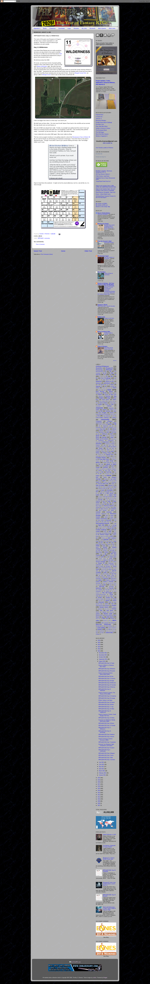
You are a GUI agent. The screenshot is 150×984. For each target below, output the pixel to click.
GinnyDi (101, 465)
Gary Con (114, 462)
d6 (99, 425)
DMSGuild (104, 434)
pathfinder (106, 539)
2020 (99, 777)
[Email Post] (59, 233)
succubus (98, 576)
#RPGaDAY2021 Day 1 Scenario (107, 759)
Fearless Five (100, 454)
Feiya (97, 456)
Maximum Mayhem (109, 505)
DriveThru (98, 443)
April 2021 (101, 768)
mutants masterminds (101, 518)
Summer (103, 576)
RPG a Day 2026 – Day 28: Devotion (106, 306)
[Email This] (35, 236)
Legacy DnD (112, 495)
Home (63, 251)
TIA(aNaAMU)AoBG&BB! (101, 594)
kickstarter (110, 490)
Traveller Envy (109, 597)
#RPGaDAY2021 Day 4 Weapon (107, 753)
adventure (98, 383)
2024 (99, 644)
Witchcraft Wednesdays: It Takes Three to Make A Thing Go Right (109, 908)
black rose (113, 394)
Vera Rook (107, 608)
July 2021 (101, 762)
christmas (108, 411)
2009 (99, 801)
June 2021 (102, 764)
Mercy (109, 507)
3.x (105, 374)
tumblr (99, 600)
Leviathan (101, 496)
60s (100, 376)
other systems (112, 538)
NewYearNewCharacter (102, 523)
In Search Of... (99, 116)
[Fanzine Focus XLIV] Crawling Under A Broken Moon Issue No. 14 (109, 227)
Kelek (102, 490)
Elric (107, 448)
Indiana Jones (107, 482)
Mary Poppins (99, 505)
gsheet (113, 467)
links (99, 498)
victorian (113, 608)
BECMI (104, 393)
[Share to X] (38, 236)
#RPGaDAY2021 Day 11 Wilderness (105, 728)
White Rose (98, 618)
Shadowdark (111, 563)
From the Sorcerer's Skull (104, 241)
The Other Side (99, 153)
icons (99, 480)
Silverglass (108, 566)
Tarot (110, 584)
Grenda (97, 467)
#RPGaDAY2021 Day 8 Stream (106, 736)
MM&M (112, 510)
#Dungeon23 (109, 368)
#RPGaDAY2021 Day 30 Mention (107, 668)
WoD (103, 626)
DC (108, 429)
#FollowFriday (99, 370)
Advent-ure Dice (110, 381)
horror (109, 475)
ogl (111, 529)
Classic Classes (113, 414)
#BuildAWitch (99, 368)
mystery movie (113, 518)
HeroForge (108, 472)
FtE (102, 460)
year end (102, 631)
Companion (98, 421)
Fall (108, 451)
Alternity (102, 384)
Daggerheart (105, 425)
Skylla (97, 569)
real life (106, 549)
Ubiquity (108, 600)
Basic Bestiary (100, 391)
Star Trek (113, 573)
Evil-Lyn (103, 451)
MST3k (106, 517)
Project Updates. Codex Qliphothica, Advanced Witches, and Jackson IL (105, 82)
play (115, 541)
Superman (105, 578)
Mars (108, 504)
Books (45, 28)
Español (97, 451)
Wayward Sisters (99, 615)
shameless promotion (109, 564)
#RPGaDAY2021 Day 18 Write (106, 704)
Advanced (99, 381)
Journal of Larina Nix (102, 488)
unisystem (101, 602)
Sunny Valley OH (111, 576)
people (97, 541)
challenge (109, 406)
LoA (103, 498)
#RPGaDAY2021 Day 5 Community (104, 750)
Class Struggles (102, 412)
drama (113, 442)
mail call (111, 502)
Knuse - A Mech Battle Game (103, 194)
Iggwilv (104, 480)
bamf (104, 390)
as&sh (97, 387)
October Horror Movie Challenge (104, 122)
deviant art (102, 432)
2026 (99, 640)
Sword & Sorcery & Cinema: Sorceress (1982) (106, 739)
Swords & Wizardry (108, 581)
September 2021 (103, 659)
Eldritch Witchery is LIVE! (109, 834)
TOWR (110, 596)
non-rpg (114, 525)
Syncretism (98, 583)
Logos (69, 28)
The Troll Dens (101, 272)
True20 (114, 599)
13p (110, 371)
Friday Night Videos (104, 459)
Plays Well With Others (102, 126)
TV (103, 600)
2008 (99, 803)
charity (97, 409)
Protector (103, 544)
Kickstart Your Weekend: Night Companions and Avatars (106, 745)
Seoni (109, 561)
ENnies (108, 449)
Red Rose (113, 548)
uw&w (106, 603)
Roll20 (101, 553)
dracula (104, 437)
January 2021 (102, 775)
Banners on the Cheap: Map (103, 206)
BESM (110, 393)
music (111, 517)
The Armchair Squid (103, 256)
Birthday (106, 394)
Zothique (97, 634)
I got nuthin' (113, 479)
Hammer (100, 470)
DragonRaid (98, 442)
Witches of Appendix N (101, 136)
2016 (99, 786)
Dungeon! (98, 445)
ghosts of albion (111, 464)
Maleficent (98, 504)
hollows (98, 475)
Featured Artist (99, 114)
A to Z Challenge (106, 378)
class (115, 411)
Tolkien (97, 596)
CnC (98, 416)
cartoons (107, 404)
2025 (99, 642)
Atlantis (103, 387)
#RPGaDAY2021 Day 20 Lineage (107, 698)
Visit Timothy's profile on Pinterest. (104, 147)
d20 (115, 424)
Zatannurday (109, 632)
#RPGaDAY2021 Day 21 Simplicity (107, 696)
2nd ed (98, 374)
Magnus (104, 502)
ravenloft (105, 547)
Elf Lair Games (112, 446)
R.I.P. (109, 545)
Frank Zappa (112, 457)
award (99, 390)
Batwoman (98, 393)
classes (112, 412)
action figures (106, 379)
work (115, 626)
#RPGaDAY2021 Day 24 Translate (107, 685)
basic (109, 390)
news (113, 521)
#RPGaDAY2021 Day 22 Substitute (105, 690)
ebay (104, 445)
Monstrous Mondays (101, 120)
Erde (113, 449)
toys (115, 596)
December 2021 (103, 652)
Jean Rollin (98, 486)
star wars (101, 575)
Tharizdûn (111, 588)
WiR (110, 620)
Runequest (110, 555)
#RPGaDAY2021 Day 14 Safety (106, 717)
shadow (114, 561)
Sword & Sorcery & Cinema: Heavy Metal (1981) (106, 673)
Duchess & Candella (109, 443)
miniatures (113, 508)
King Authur (107, 491)
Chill (101, 411)
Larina (97, 495)
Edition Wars (111, 445)
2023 (99, 646)
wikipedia (113, 618)
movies (98, 517)
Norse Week (107, 526)
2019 (99, 780)
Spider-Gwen (112, 572)
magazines (98, 501)
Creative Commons (102, 424)
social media (104, 569)
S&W (102, 557)
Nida (115, 523)
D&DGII (110, 424)
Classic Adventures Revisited (102, 414)
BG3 (115, 393)
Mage (103, 501)
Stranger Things (110, 575)
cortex (107, 422)
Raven (97, 547)
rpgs (104, 555)
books (114, 399)
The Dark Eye (108, 589)
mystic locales (101, 520)
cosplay (114, 422)
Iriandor (112, 483)
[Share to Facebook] (39, 236)
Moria (107, 515)
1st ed (104, 373)
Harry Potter (108, 470)
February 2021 (103, 773)
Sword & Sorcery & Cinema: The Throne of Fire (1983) (107, 693)
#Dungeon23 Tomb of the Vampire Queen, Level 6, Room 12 (109, 884)
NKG (109, 525)
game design (109, 460)
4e (110, 374)
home (103, 475)
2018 (99, 782)
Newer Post (38, 251)
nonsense (100, 526)
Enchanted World (100, 449)
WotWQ (99, 629)
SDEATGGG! (98, 560)
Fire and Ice (102, 456)
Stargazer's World (102, 304)
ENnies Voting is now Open (105, 700)
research (105, 550)
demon (114, 429)
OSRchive (104, 538)
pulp (113, 544)
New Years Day (105, 521)
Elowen (101, 448)
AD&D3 (113, 379)
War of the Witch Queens (102, 134)
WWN (109, 629)
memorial (98, 507)
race (113, 545)
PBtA (114, 539)
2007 (99, 805)
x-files (114, 629)
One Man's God (100, 124)
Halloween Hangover (111, 469)
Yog (96, 632)
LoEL (106, 498)
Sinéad (114, 566)
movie (112, 515)
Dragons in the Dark (109, 318)
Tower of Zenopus (102, 346)
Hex (115, 472)
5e (115, 374)
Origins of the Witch (104, 536)
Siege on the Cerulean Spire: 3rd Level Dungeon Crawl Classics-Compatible (105, 189)
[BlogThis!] (36, 236)
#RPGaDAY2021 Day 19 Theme (107, 702)
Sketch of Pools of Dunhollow (108, 274)
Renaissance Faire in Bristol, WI (81, 137)
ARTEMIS (112, 386)
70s (107, 376)
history (112, 473)
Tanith (100, 584)
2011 (99, 797)
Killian (102, 491)
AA (115, 378)
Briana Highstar (102, 401)
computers (109, 421)
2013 (99, 792)
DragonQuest (111, 440)
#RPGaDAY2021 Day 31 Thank (106, 663)
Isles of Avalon (100, 485)
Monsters (76, 28)
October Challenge (101, 529)
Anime (112, 384)
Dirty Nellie (114, 432)
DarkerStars (98, 427)
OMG (110, 531)
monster (98, 512)
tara (105, 584)
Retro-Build (112, 550)
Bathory (111, 391)
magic (108, 501)
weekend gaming (108, 615)
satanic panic (113, 557)
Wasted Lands (108, 613)
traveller (100, 597)
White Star (105, 618)
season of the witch (108, 560)
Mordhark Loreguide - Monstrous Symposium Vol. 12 (104, 171)
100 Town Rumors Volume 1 (103, 174)
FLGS (108, 456)
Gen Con (100, 464)
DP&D (97, 437)
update (110, 602)
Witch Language (104, 622)
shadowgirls (98, 564)
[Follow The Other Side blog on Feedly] (101, 166)
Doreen (107, 435)
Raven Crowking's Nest (104, 331)
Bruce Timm (112, 401)
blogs (108, 398)
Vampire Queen (103, 607)
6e (103, 376)
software (110, 569)
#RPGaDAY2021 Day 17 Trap (106, 706)
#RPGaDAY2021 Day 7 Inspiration (107, 742)
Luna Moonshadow (110, 499)
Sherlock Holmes (99, 566)
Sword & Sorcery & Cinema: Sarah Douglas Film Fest (107, 715)
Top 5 (102, 596)
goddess (107, 466)
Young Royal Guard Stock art (103, 181)
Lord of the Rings (112, 498)
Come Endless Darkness (102, 417)
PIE (105, 541)
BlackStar (107, 396)
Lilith (115, 496)
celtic (112, 404)
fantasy (98, 452)
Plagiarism (110, 541)
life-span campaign (108, 496)
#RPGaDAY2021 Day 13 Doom (106, 723)
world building (101, 627)
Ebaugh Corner (46, 74)
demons (101, 430)
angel (107, 384)
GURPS (97, 469)
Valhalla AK (107, 605)
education (98, 446)
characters (111, 408)
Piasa (102, 541)
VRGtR (97, 612)
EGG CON (104, 446)
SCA (60, 53)
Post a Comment (40, 244)
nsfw (98, 528)
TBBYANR (101, 586)
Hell (102, 472)
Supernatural (113, 578)
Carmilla (100, 404)
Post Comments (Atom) (47, 254)
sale (107, 556)
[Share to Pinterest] (41, 236)
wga (103, 617)
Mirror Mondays (103, 510)
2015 (99, 788)
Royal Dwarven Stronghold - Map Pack (105, 192)
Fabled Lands (101, 317)
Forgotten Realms (101, 457)
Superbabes (98, 578)
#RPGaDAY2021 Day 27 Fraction (107, 678)
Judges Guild (112, 488)
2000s (112, 373)
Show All (114, 360)
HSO (97, 477)
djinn (98, 434)
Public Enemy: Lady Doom (102, 176)
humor (105, 477)
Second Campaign (100, 561)
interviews (114, 482)
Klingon (113, 491)
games (98, 462)
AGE (115, 383)
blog (115, 396)
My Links (84, 28)
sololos (94, 977)
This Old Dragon (100, 132)
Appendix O (37, 28)
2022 (99, 648)
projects (97, 544)
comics (114, 417)
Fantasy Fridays (107, 452)
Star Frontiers (106, 573)
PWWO (98, 546)
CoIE (114, 415)
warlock (98, 613)
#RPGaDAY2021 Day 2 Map (106, 757)
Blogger (105, 977)
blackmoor (101, 396)
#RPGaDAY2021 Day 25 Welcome (107, 682)
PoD (107, 542)
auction (108, 387)
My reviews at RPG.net (102, 205)
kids (97, 491)
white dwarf (109, 617)
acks (99, 379)
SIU (114, 567)
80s (112, 376)
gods (113, 466)
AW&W (114, 387)
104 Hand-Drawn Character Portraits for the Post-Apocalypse (106, 197)
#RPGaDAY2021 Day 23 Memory (107, 687)
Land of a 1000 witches (106, 493)
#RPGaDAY (41, 238)
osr (97, 538)
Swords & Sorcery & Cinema (103, 128)
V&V (112, 603)
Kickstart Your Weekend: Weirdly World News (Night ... (107, 720)
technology (111, 586)
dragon (112, 437)
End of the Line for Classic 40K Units (108, 348)
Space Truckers (105, 570)
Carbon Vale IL (113, 402)
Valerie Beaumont (99, 605)
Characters (52, 28)
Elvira (113, 448)
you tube (101, 632)
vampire (114, 605)
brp (107, 401)
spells (105, 572)
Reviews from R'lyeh (103, 223)
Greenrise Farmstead (103, 214)
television (98, 588)
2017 (99, 784)
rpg (105, 553)
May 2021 (101, 766)
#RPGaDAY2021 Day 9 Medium (106, 734)
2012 (99, 794)
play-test (100, 542)
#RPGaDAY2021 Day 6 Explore (106, 747)
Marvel (113, 504)
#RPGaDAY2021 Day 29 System (107, 671)
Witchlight (98, 626)
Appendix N (99, 386)
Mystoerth (92, 28)
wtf (106, 629)
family (112, 451)
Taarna (104, 583)
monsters (109, 512)
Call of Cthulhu (103, 403)
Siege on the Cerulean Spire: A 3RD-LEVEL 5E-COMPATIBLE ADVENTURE (106, 186)
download (113, 435)
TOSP (106, 596)
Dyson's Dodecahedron (104, 213)
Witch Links (112, 28)
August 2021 (102, 661)
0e (105, 371)
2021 (99, 651)
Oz (100, 539)
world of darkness (112, 627)
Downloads (61, 28)
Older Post (88, 251)
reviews (114, 552)
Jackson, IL (99, 118)
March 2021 (102, 770)
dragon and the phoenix (102, 439)
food (114, 456)
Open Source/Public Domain (105, 533)
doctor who (99, 435)
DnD (111, 434)
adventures (107, 383)
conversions (99, 422)
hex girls (100, 473)
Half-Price (103, 469)
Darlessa (105, 427)
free (96, 459)
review (106, 552)
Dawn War (102, 429)
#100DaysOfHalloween (102, 366)
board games (105, 399)
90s (97, 378)
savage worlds (102, 558)
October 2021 (102, 657)
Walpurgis (104, 612)
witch (114, 620)
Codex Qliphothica (107, 415)
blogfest (101, 398)
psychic (109, 544)
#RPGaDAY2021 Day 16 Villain (106, 708)
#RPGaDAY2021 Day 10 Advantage (105, 731)
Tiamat (111, 594)
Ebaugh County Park (80, 73)
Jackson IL (111, 485)
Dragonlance (101, 440)
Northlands (114, 526)
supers (100, 580)
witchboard (112, 622)
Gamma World (106, 462)
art (105, 386)
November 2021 (103, 655)
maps (103, 504)
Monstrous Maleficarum (101, 513)
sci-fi (110, 558)
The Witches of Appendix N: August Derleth (109, 846)
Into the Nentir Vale (103, 483)
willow (97, 620)
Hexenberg (107, 473)
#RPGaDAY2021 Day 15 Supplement (105, 711)
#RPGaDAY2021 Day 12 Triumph (107, 725)
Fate (115, 452)
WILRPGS (105, 620)
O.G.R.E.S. (103, 528)
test (106, 588)
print (112, 542)
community (47, 238)
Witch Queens (102, 28)
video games (109, 610)
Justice (97, 490)
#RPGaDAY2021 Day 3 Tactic (106, 755)
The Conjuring (99, 589)
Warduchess (111, 612)
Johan (114, 487)
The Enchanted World (101, 130)
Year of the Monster (110, 631)
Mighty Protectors (104, 508)
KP (96, 493)
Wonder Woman (108, 626)
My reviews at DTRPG (101, 203)
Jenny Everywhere (107, 486)
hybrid (106, 479)
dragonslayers (105, 442)
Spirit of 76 (98, 573)
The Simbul (106, 591)
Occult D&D (111, 528)
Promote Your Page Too (101, 156)
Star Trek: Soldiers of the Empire (109, 258)
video (101, 610)
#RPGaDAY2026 (99, 371)
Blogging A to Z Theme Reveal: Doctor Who (108, 858)
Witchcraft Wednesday (103, 624)
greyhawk (105, 467)
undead (114, 600)
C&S (97, 402)
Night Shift (101, 525)
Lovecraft (100, 499)
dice (108, 432)
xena (97, 631)
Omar (105, 531)
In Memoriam (111, 480)
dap (113, 425)
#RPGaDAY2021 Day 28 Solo (106, 676)
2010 (99, 799)
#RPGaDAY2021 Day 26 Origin (106, 680)
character (99, 408)
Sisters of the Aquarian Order (104, 567)
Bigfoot (100, 394)
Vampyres (100, 608)
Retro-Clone (99, 552)
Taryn (115, 584)
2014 (99, 790)
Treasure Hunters (100, 599)
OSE (111, 536)
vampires (114, 607)
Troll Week (108, 599)
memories (104, 507)
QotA (104, 546)
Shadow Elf (101, 563)
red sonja (98, 550)
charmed (104, 409)
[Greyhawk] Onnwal (109, 242)
